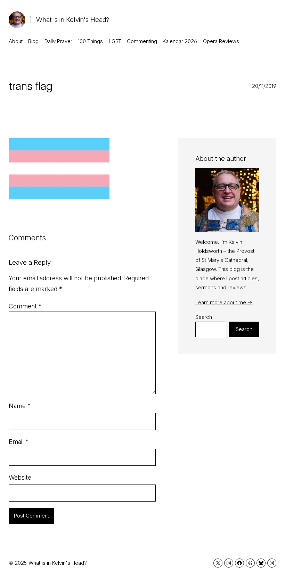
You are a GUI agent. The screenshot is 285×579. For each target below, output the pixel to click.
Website (20, 477)
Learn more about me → (223, 302)
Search (203, 317)
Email (18, 441)
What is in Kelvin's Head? (72, 20)
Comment (25, 306)
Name (20, 406)
